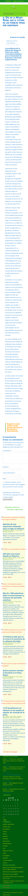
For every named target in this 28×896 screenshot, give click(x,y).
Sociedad (5, 858)
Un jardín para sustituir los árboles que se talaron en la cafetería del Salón (13, 760)
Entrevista (5, 838)
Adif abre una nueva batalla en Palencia (11, 555)
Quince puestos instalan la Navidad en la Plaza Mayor (13, 672)
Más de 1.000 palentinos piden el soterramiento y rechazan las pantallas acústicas (13, 596)
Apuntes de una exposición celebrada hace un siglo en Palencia (13, 526)
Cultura (5, 834)
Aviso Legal (6, 887)
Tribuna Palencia (9, 601)
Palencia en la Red (9, 530)
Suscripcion (6, 885)
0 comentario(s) (10, 43)
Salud (4, 853)
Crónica (5, 831)
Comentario (7, 450)
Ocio (4, 848)
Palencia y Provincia (11, 41)
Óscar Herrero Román (10, 557)
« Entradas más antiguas (10, 752)
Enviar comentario (7, 499)
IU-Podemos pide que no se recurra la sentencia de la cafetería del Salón (14, 639)
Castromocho (6, 829)
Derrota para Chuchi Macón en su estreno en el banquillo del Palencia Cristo (14, 768)
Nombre (6, 467)
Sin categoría (6, 855)
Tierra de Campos (7, 860)
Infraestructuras (7, 843)
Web (4, 479)
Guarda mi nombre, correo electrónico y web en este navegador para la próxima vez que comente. (14, 484)
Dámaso (5, 759)
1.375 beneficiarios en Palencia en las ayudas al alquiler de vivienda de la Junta (13, 711)
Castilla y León (6, 826)
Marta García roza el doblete (10, 874)
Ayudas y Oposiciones (8, 824)
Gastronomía (6, 841)
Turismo (5, 862)
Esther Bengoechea (10, 676)
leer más (7, 542)
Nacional (5, 846)
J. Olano (7, 716)
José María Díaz (9, 643)
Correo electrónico (9, 473)
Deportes (5, 836)
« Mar (4, 820)
